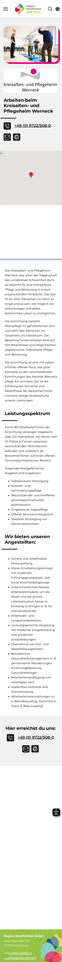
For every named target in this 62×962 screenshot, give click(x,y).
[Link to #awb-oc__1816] (57, 9)
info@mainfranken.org (20, 958)
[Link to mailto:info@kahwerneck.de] (7, 137)
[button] (31, 175)
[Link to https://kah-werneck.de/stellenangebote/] (16, 137)
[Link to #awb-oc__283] (6, 9)
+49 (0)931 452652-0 (18, 953)
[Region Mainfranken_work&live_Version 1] (28, 9)
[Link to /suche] (50, 9)
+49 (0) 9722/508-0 (32, 125)
